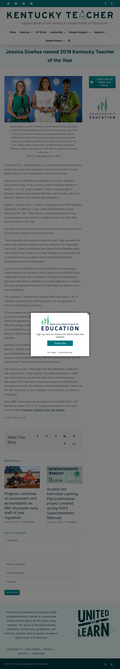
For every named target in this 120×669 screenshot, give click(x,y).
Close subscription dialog (89, 313)
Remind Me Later (65, 352)
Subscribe (60, 343)
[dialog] (60, 334)
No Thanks (52, 352)
